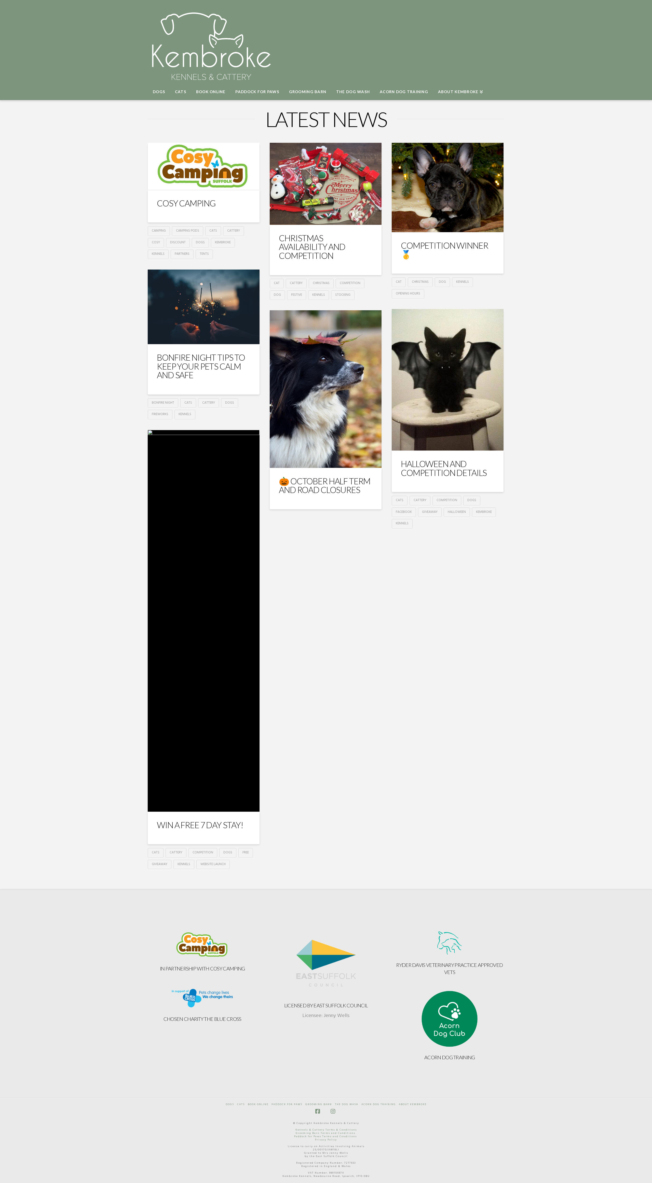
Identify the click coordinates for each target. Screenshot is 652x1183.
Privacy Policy (326, 1140)
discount (178, 242)
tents (204, 254)
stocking (342, 295)
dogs (200, 242)
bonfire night (163, 402)
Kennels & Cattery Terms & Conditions (326, 1130)
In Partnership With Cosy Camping (202, 968)
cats (213, 230)
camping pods (187, 230)
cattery (233, 230)
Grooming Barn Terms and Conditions (325, 1133)
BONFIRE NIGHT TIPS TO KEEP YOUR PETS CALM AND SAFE (201, 366)
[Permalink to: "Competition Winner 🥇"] (448, 187)
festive (296, 295)
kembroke (223, 242)
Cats (241, 1104)
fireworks (160, 414)
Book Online (258, 1104)
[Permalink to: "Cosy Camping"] (204, 166)
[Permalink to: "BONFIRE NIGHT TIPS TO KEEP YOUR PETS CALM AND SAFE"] (204, 307)
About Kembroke (413, 1104)
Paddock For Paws (286, 1104)
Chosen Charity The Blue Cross (202, 1019)
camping (159, 230)
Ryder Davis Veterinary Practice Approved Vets (449, 968)
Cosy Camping (186, 203)
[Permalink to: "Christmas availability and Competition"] (326, 184)
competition (350, 283)
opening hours (408, 293)
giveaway (430, 512)
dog (277, 295)
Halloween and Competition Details (444, 468)
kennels (158, 254)
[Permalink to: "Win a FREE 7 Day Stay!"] (204, 621)
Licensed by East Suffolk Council (326, 1005)
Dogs (230, 1104)
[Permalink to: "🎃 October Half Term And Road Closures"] (326, 389)
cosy (156, 242)
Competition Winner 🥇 (444, 249)
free (245, 852)
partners (182, 254)
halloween (457, 512)
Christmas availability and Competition (312, 247)
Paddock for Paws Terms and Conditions (325, 1136)
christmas (321, 283)
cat (277, 283)
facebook (404, 512)
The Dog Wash (346, 1104)
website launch (213, 864)
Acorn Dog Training (449, 1057)
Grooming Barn (318, 1104)
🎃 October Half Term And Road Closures (324, 485)
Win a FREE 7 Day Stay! (200, 825)
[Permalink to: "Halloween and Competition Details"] (448, 379)
